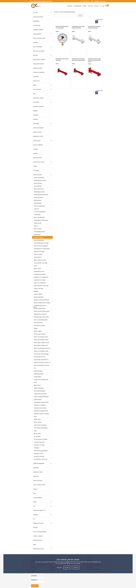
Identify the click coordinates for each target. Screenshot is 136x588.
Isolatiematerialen (37, 132)
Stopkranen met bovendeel (40, 408)
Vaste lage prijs (36, 25)
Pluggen (36, 328)
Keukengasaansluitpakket (40, 274)
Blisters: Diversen (38, 228)
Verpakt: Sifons (37, 419)
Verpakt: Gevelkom (38, 254)
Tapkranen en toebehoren (40, 405)
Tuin (34, 506)
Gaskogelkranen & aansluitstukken (42, 248)
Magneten (35, 153)
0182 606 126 (86, 1)
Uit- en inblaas (37, 436)
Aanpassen (59, 567)
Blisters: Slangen (38, 422)
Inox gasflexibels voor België (40, 263)
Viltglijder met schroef (38, 523)
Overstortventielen (38, 322)
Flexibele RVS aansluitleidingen (41, 245)
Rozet (35, 382)
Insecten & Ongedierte (38, 127)
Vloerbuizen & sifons (38, 453)
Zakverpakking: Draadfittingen (41, 220)
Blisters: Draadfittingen (39, 217)
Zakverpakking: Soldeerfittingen (41, 402)
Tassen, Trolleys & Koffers (39, 484)
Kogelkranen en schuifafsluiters (41, 277)
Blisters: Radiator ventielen (40, 260)
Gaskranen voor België (39, 251)
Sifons (35, 416)
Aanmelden (35, 585)
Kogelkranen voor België (39, 280)
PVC (35, 368)
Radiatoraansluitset (38, 371)
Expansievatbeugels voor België (41, 243)
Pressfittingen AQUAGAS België (41, 354)
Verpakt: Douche (38, 223)
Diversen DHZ (36, 81)
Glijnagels (35, 110)
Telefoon (35, 489)
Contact (96, 6)
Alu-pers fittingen (38, 183)
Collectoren (36, 209)
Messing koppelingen (39, 297)
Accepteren (67, 567)
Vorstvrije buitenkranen (39, 442)
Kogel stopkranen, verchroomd (41, 285)
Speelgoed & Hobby (37, 472)
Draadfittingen (37, 214)
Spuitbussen (36, 476)
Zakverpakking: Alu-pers (39, 191)
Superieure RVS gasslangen (40, 425)
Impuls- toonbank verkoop (39, 38)
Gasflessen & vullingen (38, 98)
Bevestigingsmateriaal (38, 63)
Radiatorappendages (38, 374)
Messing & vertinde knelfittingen (41, 300)
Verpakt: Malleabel (38, 294)
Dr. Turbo (35, 12)
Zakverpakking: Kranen (39, 271)
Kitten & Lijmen (36, 140)
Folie (34, 93)
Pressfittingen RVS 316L (39, 356)
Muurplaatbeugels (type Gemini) (41, 317)
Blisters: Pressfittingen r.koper (41, 337)
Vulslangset (36, 447)
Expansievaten (37, 234)
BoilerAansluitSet (38, 203)
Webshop (69, 6)
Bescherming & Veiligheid (39, 59)
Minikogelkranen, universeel (40, 314)
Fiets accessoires (37, 89)
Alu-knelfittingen (38, 186)
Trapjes (35, 502)
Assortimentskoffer (38, 197)
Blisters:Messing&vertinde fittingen (42, 302)
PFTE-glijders (36, 170)
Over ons (90, 6)
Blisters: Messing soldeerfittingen (41, 311)
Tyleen (35, 430)
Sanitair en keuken (59, 12)
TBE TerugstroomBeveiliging (40, 428)
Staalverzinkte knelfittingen (40, 393)
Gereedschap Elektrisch (38, 106)
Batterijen (35, 55)
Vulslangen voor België (39, 445)
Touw (34, 493)
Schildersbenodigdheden (38, 463)
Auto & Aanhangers (37, 46)
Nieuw (84, 6)
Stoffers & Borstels (37, 480)
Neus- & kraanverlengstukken (41, 319)
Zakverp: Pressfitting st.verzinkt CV (42, 362)
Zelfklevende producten (38, 548)
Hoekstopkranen (38, 257)
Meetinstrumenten (37, 157)
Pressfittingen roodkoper (40, 334)
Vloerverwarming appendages (41, 450)
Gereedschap (36, 102)
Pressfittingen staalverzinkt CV (41, 359)
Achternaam (34, 575)
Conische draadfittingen (39, 206)
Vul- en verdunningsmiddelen (39, 531)
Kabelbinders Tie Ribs (38, 136)
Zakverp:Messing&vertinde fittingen (39, 306)
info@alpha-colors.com (99, 1)
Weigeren (76, 567)
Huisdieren (35, 119)
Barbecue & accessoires (38, 51)
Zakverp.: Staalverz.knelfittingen (41, 396)
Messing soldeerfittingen (39, 308)
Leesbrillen (35, 149)
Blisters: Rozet (37, 385)
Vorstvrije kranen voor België (40, 439)
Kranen (35, 265)
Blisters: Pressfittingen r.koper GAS (42, 348)
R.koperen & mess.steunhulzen (41, 379)
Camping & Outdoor (38, 68)
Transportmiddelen (37, 497)
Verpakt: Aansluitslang (39, 177)
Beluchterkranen (37, 200)
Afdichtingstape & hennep (40, 180)
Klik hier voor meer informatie (73, 563)
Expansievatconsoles (39, 237)
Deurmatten (36, 76)
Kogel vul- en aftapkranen (40, 282)
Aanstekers (35, 42)
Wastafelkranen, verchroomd (40, 459)
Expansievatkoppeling (39, 240)
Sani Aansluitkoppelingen (39, 391)
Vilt (34, 519)
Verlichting (35, 514)
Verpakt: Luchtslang (38, 288)
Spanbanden (36, 467)
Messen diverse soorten (38, 162)
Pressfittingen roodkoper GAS (41, 345)
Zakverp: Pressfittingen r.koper (41, 339)
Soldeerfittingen (37, 399)
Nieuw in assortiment (38, 16)
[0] (105, 6)
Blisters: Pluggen (38, 331)
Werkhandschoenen (37, 540)
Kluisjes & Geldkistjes (38, 145)
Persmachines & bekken (39, 325)
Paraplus (35, 166)
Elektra (34, 85)
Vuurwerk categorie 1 (38, 536)
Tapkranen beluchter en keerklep (41, 413)
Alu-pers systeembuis (39, 189)
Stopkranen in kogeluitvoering (41, 410)
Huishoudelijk (36, 123)
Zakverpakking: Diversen (39, 231)
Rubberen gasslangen (39, 388)
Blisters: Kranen (37, 268)
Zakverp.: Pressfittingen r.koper (41, 351)
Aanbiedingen (77, 6)
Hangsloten (36, 115)
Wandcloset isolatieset (39, 456)
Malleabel (36, 291)
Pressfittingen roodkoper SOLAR (41, 342)
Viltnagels (35, 527)
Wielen (34, 544)
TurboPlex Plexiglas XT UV (39, 510)
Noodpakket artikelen (38, 29)
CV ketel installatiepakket (40, 211)
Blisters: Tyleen (37, 433)
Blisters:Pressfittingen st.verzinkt (41, 365)
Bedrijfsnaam (34, 579)
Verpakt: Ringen (37, 376)
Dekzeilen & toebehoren (38, 72)
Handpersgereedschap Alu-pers (41, 194)
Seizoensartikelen (37, 34)
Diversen (36, 226)
